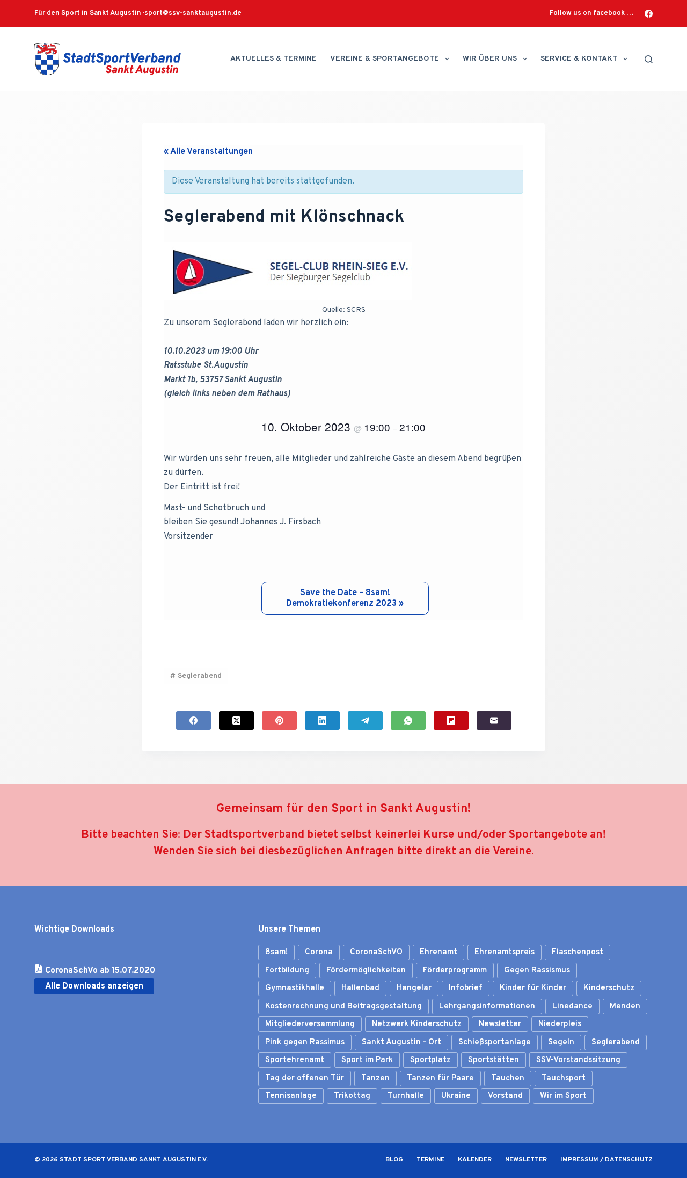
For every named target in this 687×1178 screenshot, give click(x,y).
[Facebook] (649, 14)
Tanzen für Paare (440, 1078)
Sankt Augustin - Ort (401, 1042)
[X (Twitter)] (236, 720)
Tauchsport (564, 1078)
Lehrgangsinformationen (487, 1006)
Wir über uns (490, 58)
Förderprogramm (455, 970)
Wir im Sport (563, 1096)
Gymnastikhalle (294, 988)
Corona (319, 952)
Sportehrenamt (294, 1060)
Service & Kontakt (578, 58)
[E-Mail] (494, 720)
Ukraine (456, 1096)
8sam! (276, 952)
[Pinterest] (279, 720)
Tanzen (375, 1078)
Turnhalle (406, 1096)
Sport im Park (367, 1060)
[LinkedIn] (322, 720)
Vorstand (505, 1096)
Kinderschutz (608, 988)
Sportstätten (493, 1060)
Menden (625, 1006)
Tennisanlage (291, 1096)
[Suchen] (649, 59)
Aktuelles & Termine (273, 58)
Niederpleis (559, 1024)
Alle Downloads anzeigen (94, 986)
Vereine (512, 852)
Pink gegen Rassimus (305, 1042)
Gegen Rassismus (537, 970)
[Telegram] (365, 720)
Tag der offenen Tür (304, 1078)
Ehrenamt (438, 952)
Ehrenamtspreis (504, 952)
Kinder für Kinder (533, 988)
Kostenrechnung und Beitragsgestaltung (343, 1006)
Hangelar (414, 988)
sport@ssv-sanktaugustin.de (193, 13)
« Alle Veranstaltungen (208, 152)
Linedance (572, 1006)
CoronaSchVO (376, 952)
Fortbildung (287, 970)
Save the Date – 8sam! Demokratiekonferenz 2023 (345, 598)
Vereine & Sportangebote (384, 58)
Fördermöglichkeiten (366, 970)
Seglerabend (196, 676)
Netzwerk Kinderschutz (417, 1024)
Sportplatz (430, 1060)
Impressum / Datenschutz (606, 1160)
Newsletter (500, 1024)
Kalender (475, 1160)
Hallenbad (360, 988)
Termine (430, 1160)
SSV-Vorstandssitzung (578, 1060)
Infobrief (466, 988)
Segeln (561, 1042)
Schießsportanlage (494, 1042)
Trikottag (352, 1096)
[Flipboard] (451, 720)
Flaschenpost (577, 952)
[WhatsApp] (408, 720)
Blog (394, 1160)
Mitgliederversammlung (310, 1024)
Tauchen (507, 1078)
